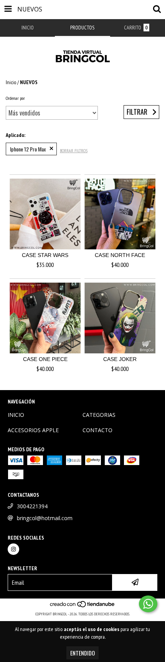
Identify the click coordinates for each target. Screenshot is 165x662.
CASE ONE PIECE (45, 359)
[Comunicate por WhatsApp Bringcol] (148, 603)
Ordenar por (15, 98)
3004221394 (32, 506)
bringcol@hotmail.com (45, 518)
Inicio (11, 82)
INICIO (16, 414)
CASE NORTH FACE (120, 255)
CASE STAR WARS (45, 255)
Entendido (82, 653)
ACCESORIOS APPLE (33, 430)
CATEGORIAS (99, 414)
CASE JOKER (120, 359)
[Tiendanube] (82, 606)
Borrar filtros (73, 150)
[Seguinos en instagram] (13, 549)
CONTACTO (97, 430)
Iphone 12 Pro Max (28, 149)
